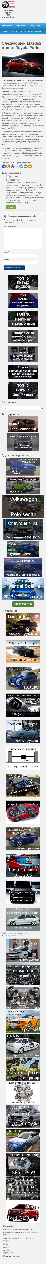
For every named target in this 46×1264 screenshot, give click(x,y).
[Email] (26, 166)
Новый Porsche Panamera (12, 935)
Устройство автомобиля (31, 31)
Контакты (7, 1247)
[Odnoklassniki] (8, 166)
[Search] (42, 408)
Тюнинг (5, 31)
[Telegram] (21, 166)
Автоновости (7, 25)
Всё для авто (35, 25)
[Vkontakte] (4, 166)
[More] (30, 166)
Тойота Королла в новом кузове (15, 933)
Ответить (11, 207)
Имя (6, 252)
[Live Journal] (17, 166)
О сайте (6, 1250)
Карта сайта (8, 1252)
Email (7, 259)
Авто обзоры (21, 25)
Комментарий (10, 226)
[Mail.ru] (13, 166)
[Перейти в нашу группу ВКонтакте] (23, 604)
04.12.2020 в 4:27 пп (14, 180)
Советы (14, 31)
